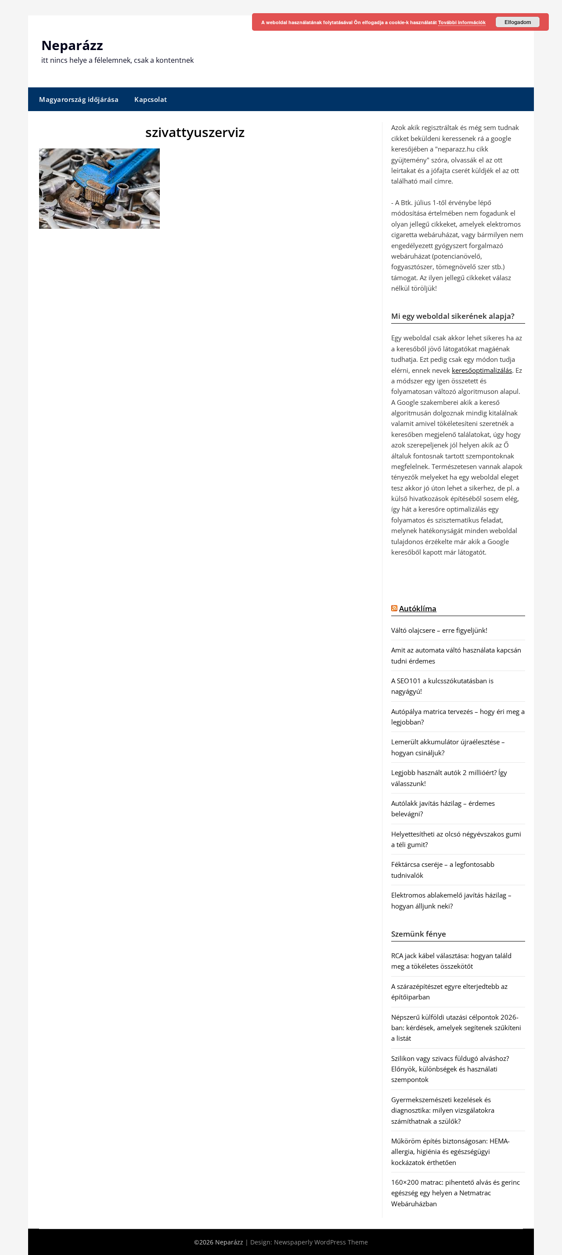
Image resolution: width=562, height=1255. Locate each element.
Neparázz (72, 45)
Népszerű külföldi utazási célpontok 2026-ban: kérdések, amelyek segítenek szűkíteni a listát (456, 1028)
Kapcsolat (150, 99)
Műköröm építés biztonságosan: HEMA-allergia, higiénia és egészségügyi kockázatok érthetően (450, 1151)
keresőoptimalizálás (482, 370)
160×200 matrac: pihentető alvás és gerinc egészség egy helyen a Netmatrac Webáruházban (455, 1193)
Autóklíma (417, 608)
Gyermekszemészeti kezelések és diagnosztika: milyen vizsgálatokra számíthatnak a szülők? (442, 1110)
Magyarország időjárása (79, 99)
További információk (462, 22)
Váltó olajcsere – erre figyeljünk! (439, 630)
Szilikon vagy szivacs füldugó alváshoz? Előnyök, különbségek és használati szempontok (450, 1069)
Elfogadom (517, 22)
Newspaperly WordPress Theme (321, 1242)
